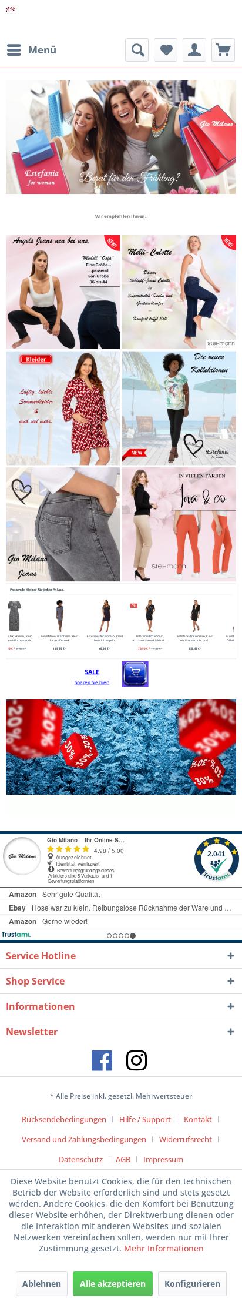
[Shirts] (179, 408)
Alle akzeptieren (113, 1283)
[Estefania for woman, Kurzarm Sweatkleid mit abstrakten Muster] (78, 616)
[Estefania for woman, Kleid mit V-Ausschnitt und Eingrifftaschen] (123, 616)
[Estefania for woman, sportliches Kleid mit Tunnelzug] (214, 616)
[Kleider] (63, 408)
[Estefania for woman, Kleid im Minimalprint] (33, 616)
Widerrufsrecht (185, 1139)
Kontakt (198, 1119)
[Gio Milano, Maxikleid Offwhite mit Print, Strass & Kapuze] (169, 616)
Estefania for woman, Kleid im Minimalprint (33, 638)
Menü (42, 49)
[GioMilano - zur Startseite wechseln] (10, 19)
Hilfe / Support (145, 1119)
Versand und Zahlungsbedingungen (84, 1139)
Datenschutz (81, 1159)
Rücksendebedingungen (64, 1119)
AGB (123, 1159)
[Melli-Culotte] (179, 292)
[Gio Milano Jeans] (63, 524)
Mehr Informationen (164, 1248)
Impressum (163, 1159)
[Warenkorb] (223, 50)
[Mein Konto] (194, 50)
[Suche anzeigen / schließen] (137, 50)
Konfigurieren (192, 1283)
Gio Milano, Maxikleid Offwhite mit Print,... (168, 638)
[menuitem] (31, 50)
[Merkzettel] (165, 50)
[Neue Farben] (179, 524)
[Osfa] (63, 292)
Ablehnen (41, 1283)
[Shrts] (121, 137)
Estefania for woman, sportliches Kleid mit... (214, 638)
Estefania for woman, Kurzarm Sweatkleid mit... (78, 638)
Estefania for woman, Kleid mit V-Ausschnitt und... (124, 638)
